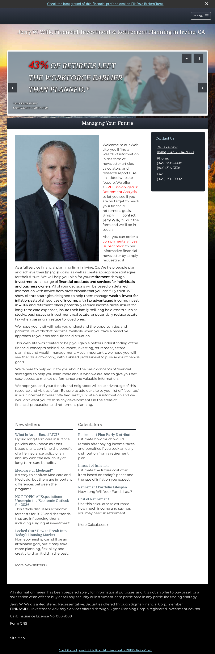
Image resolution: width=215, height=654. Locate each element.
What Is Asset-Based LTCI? (37, 435)
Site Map (17, 638)
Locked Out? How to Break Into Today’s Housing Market (41, 533)
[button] (201, 16)
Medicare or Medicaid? (34, 470)
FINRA (15, 609)
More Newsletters (31, 565)
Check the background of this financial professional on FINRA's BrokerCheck (105, 4)
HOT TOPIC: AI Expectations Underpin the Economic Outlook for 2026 (42, 501)
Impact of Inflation (93, 466)
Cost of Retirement (93, 499)
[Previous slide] (12, 87)
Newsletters (27, 424)
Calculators (90, 424)
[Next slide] (202, 87)
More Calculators (93, 525)
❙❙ (198, 58)
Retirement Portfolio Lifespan (102, 487)
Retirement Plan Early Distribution (107, 435)
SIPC (26, 609)
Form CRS (18, 623)
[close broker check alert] (206, 3)
